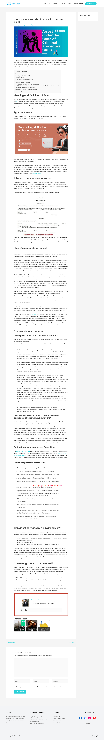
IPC (17, 101)
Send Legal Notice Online (37, 723)
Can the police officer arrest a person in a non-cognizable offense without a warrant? (38, 85)
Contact (63, 3)
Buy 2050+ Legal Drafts (36, 717)
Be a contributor (78, 3)
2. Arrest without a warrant (23, 82)
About (69, 3)
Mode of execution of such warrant (26, 81)
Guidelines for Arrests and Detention (25, 87)
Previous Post (11, 642)
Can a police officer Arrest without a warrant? (28, 84)
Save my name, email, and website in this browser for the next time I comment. (38, 687)
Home (45, 3)
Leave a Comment (38, 25)
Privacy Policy (57, 721)
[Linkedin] (26, 610)
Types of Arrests (20, 77)
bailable (33, 314)
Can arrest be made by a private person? (27, 89)
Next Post (72, 642)
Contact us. (57, 716)
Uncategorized (18, 25)
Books (55, 3)
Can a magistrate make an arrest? (25, 91)
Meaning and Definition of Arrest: (24, 76)
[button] (91, 3)
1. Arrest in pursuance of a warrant (24, 79)
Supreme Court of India (23, 451)
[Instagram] (21, 610)
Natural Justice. (37, 173)
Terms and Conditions (60, 718)
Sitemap (56, 725)
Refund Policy (57, 723)
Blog (50, 3)
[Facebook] (24, 610)
